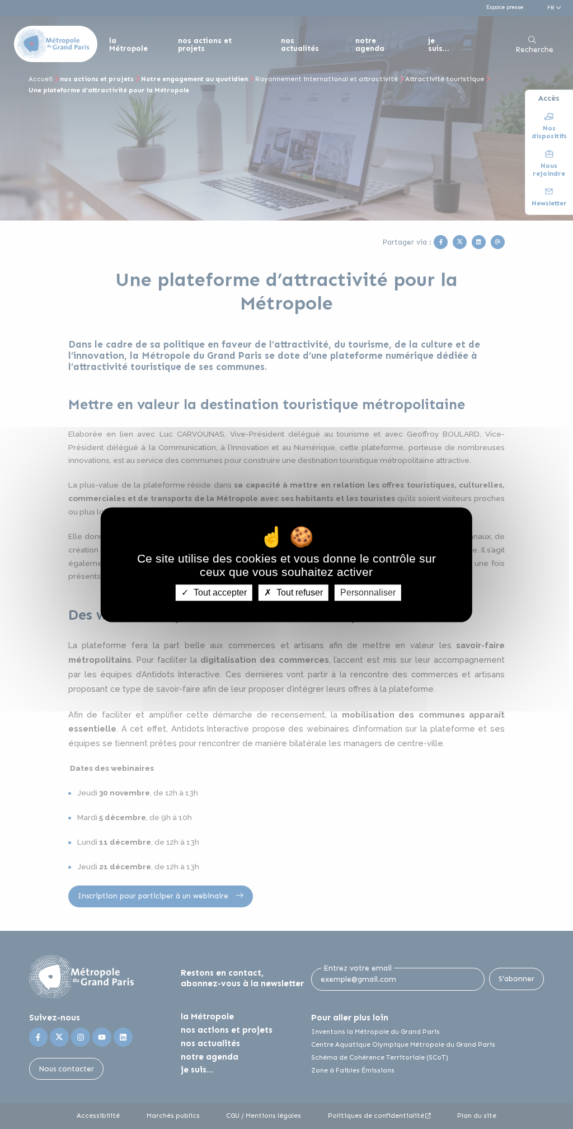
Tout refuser (298, 592)
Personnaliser (368, 592)
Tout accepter (219, 592)
